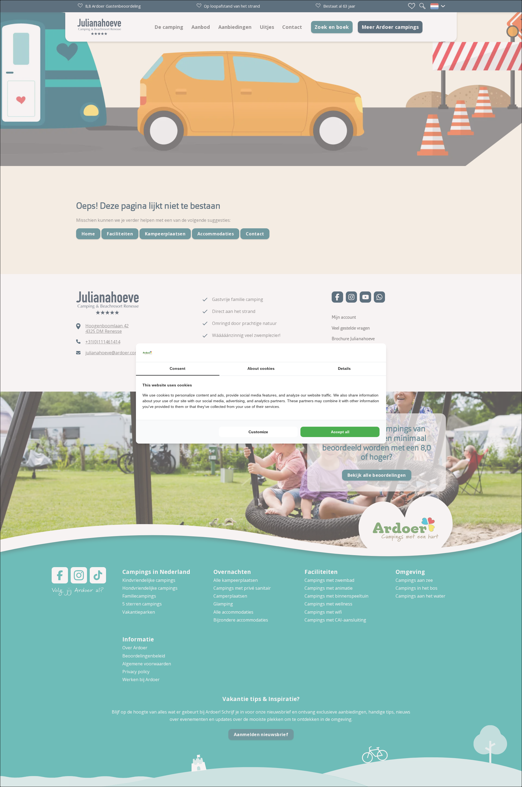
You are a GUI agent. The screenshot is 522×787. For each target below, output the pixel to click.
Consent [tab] (177, 368)
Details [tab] (344, 368)
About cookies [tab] (261, 368)
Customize (258, 432)
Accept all (340, 432)
